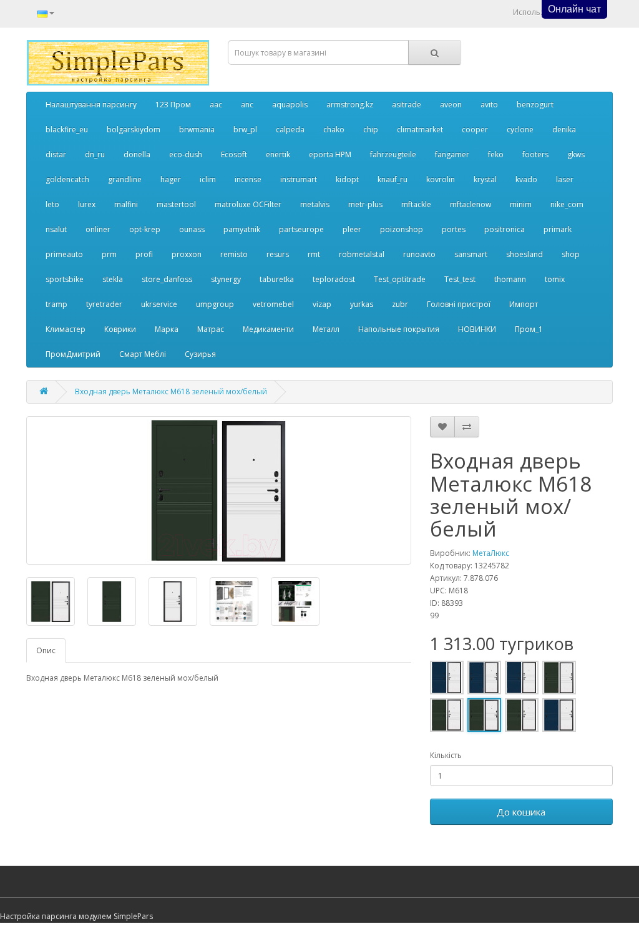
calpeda (290, 129)
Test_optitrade (400, 279)
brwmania (197, 129)
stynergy (226, 279)
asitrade (406, 104)
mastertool (176, 204)
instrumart (298, 179)
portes (454, 229)
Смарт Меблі (142, 354)
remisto (234, 254)
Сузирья (200, 354)
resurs (277, 254)
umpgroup (215, 304)
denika (564, 129)
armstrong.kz (349, 104)
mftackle (416, 204)
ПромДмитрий (73, 354)
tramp (56, 304)
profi (144, 254)
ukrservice (159, 304)
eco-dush (185, 154)
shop (571, 254)
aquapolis (290, 104)
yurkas (361, 304)
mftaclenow (470, 204)
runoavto (419, 254)
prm (109, 254)
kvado (526, 179)
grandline (125, 179)
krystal (485, 179)
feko (496, 154)
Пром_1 (529, 329)
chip (370, 129)
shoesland (524, 254)
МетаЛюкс (490, 553)
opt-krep (144, 229)
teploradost (334, 279)
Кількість (446, 755)
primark (558, 229)
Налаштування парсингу (91, 104)
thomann (510, 279)
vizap (322, 304)
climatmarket (420, 129)
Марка (166, 329)
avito (489, 104)
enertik (278, 154)
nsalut (56, 229)
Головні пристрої (458, 304)
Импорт (523, 304)
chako (333, 129)
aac (216, 104)
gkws (576, 154)
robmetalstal (361, 254)
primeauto (64, 254)
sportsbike (65, 279)
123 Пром (173, 104)
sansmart (470, 254)
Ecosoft (234, 154)
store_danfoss (167, 279)
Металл (326, 329)
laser (564, 179)
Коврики (120, 329)
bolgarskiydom (133, 129)
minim (521, 204)
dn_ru (95, 154)
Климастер (65, 329)
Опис (46, 650)
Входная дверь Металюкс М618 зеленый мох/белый (171, 391)
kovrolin (440, 179)
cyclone (520, 129)
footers (535, 154)
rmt (314, 254)
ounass (192, 229)
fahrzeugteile (393, 154)
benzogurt (535, 104)
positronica (504, 229)
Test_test (460, 279)
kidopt (347, 179)
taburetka (277, 279)
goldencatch (67, 179)
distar (56, 154)
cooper (475, 129)
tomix (555, 279)
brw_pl (245, 129)
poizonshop (401, 229)
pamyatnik (241, 229)
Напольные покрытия (398, 329)
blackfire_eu (67, 129)
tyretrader (104, 304)
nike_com (566, 204)
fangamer (452, 154)
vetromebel (273, 304)
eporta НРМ (330, 154)
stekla (112, 279)
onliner (97, 229)
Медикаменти (268, 329)
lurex (86, 204)
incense (248, 179)
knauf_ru (392, 179)
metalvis (314, 204)
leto (52, 204)
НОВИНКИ (477, 329)
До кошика (521, 811)
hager (170, 179)
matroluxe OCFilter (248, 204)
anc (247, 104)
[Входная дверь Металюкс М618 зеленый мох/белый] (218, 490)
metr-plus (365, 204)
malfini (126, 204)
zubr (400, 304)
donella (137, 154)
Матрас (210, 329)
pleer (352, 229)
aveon (451, 104)
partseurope (301, 229)
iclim (208, 179)
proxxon (187, 254)
